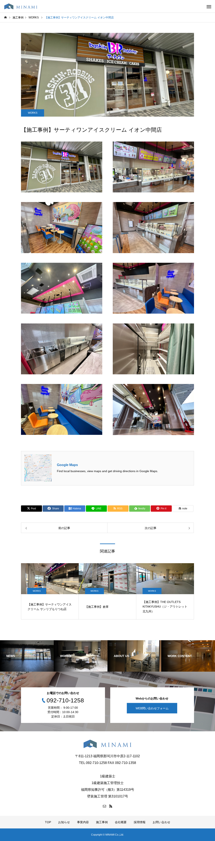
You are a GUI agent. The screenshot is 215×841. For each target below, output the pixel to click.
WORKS (32, 112)
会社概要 (121, 822)
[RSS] (111, 806)
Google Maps (67, 465)
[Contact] (104, 806)
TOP (48, 822)
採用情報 (140, 822)
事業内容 (83, 822)
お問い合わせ (161, 822)
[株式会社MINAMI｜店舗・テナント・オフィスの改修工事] (20, 6)
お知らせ (64, 822)
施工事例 (102, 822)
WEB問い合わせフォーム (152, 708)
